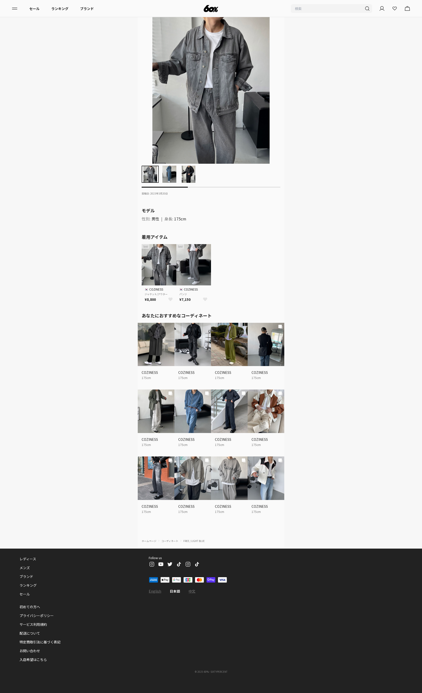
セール (34, 8)
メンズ (25, 567)
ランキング (59, 8)
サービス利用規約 (33, 624)
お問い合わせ (30, 650)
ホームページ (149, 541)
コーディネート (169, 541)
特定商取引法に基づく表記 (40, 641)
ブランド (87, 8)
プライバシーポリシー (37, 615)
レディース (28, 558)
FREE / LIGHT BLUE (194, 541)
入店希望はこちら (33, 659)
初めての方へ (30, 606)
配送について (30, 633)
